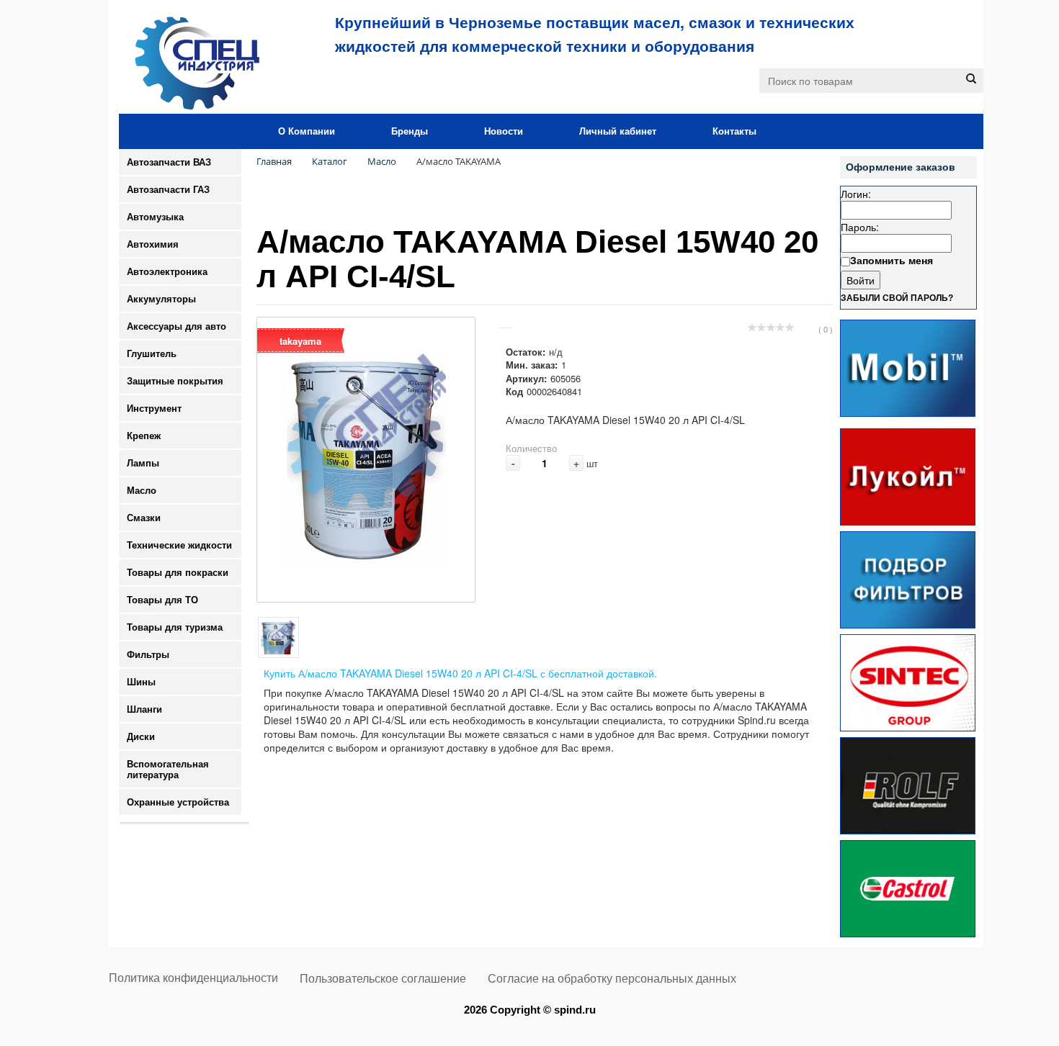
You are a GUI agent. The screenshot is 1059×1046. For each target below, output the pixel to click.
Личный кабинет (617, 131)
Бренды (409, 131)
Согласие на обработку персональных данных (612, 979)
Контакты (734, 131)
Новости (503, 131)
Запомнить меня (891, 260)
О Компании (306, 131)
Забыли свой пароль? (897, 298)
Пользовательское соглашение (383, 979)
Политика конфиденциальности (193, 978)
